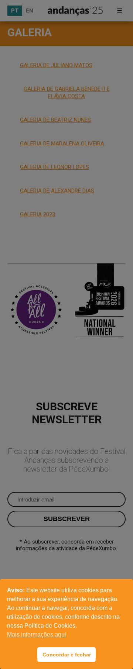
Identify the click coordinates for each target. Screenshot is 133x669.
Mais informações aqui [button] (36, 634)
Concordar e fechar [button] (66, 655)
